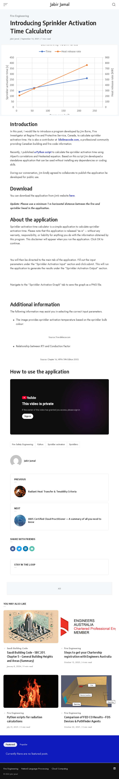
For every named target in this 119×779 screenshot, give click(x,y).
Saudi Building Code (17, 648)
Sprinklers (73, 444)
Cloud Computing (60, 768)
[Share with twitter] (19, 548)
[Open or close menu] (5, 5)
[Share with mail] (32, 548)
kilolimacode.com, (69, 140)
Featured (10, 744)
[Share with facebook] (12, 548)
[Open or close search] (113, 4)
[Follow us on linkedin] (114, 768)
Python (40, 444)
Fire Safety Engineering (22, 444)
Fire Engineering (19, 16)
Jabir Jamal (15, 38)
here (72, 196)
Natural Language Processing (35, 768)
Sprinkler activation (56, 444)
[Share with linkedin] (25, 548)
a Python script (43, 152)
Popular (23, 744)
